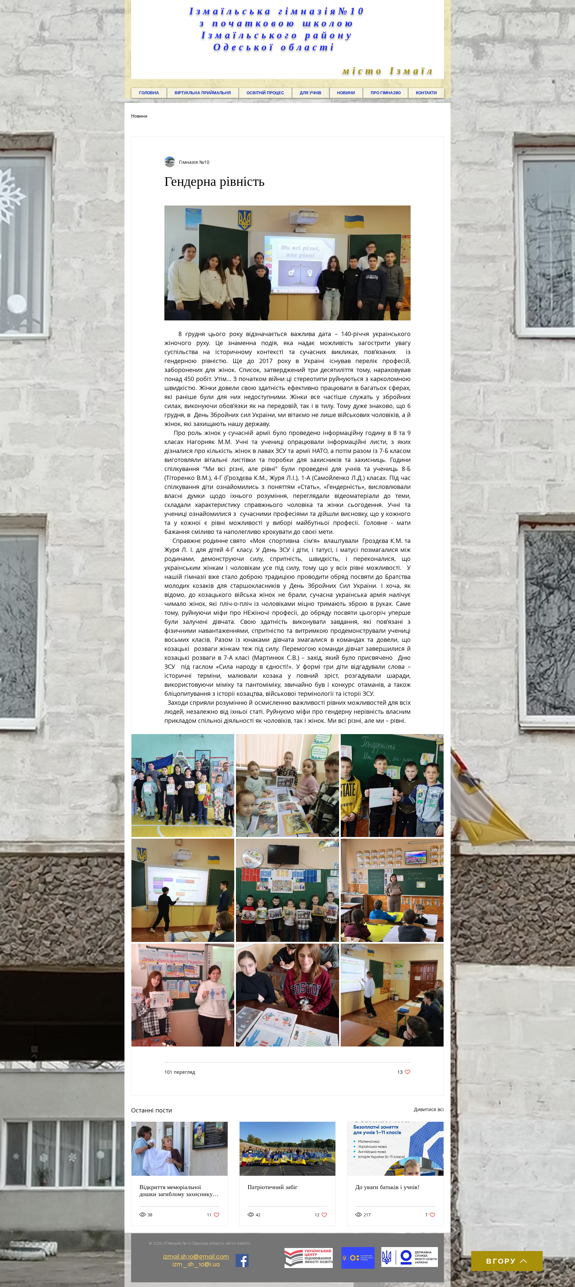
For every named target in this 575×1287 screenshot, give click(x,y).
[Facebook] (242, 1260)
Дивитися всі (429, 1109)
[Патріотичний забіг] (288, 1149)
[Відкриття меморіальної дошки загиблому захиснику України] (179, 1149)
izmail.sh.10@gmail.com (196, 1256)
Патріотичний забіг (272, 1187)
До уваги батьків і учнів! (387, 1187)
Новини (139, 116)
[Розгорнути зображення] (182, 785)
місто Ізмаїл (388, 70)
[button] (203, 93)
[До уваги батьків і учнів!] (395, 1149)
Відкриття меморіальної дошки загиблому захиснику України (176, 1191)
